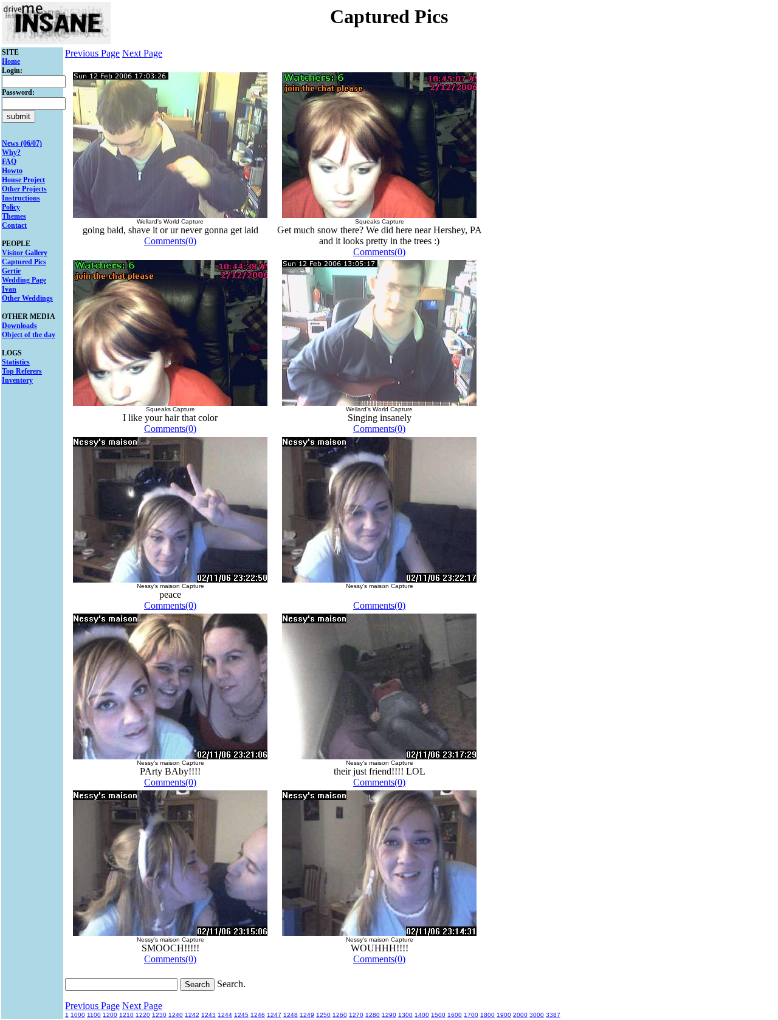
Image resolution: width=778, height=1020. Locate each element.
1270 (356, 1014)
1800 (487, 1014)
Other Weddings (27, 298)
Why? (11, 152)
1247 (274, 1014)
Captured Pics (24, 262)
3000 (536, 1014)
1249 (307, 1014)
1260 (339, 1014)
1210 (126, 1014)
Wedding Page (24, 280)
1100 (94, 1014)
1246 (257, 1014)
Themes (14, 216)
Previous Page (92, 53)
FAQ (9, 161)
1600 (454, 1014)
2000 (520, 1014)
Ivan (9, 289)
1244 (225, 1014)
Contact (14, 225)
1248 (290, 1014)
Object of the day (28, 334)
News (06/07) (22, 143)
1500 (438, 1014)
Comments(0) (170, 241)
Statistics (16, 362)
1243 (208, 1014)
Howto (12, 170)
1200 (110, 1014)
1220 (143, 1014)
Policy (11, 207)
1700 (471, 1014)
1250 (323, 1014)
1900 (504, 1014)
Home (11, 61)
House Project (23, 180)
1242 (192, 1014)
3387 (553, 1014)
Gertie (11, 271)
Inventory (17, 380)
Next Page (142, 53)
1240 (175, 1014)
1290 (389, 1014)
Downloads (19, 325)
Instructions (21, 198)
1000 (78, 1014)
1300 (405, 1014)
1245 (241, 1014)
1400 (422, 1014)
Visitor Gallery (24, 252)
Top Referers (22, 371)
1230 (159, 1014)
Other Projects (24, 189)
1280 (372, 1014)
